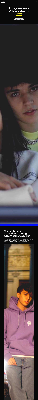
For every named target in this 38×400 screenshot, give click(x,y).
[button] (36, 2)
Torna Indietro (19, 19)
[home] (3, 2)
